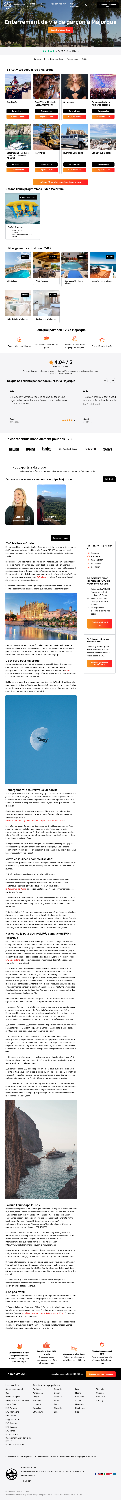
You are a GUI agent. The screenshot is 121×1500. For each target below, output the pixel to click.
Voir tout (109, 479)
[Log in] (92, 5)
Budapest (37, 1389)
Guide (84, 59)
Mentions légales (12, 1397)
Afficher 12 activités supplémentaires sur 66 (60, 182)
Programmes (72, 59)
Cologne (100, 1393)
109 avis (75, 51)
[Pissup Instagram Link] (29, 1481)
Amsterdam (38, 1393)
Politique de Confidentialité (17, 1400)
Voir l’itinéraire (74, 5)
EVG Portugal (11, 1408)
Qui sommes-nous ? (59, 5)
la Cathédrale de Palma (15, 889)
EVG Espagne (11, 1427)
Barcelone (37, 1400)
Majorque (79, 1404)
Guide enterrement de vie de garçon (18, 1439)
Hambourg (80, 1408)
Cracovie (58, 1389)
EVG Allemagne (12, 1412)
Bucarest (58, 1397)
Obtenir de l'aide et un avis (107, 5)
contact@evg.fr (28, 1475)
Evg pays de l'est (12, 1419)
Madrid (78, 1393)
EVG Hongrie (11, 1431)
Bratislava (100, 1397)
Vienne (78, 1400)
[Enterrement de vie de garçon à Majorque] (96, 1474)
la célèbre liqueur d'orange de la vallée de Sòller (43, 1313)
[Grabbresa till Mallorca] (114, 1474)
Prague (36, 1397)
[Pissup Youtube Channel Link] (26, 1481)
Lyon (77, 1389)
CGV (7, 1393)
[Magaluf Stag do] (99, 1474)
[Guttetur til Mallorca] (111, 1474)
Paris (67, 670)
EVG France (10, 1416)
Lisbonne (37, 1404)
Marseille (58, 1408)
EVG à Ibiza (41, 577)
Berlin (56, 1400)
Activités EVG (31, 5)
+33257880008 (28, 1471)
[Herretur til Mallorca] (108, 1474)
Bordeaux (79, 1397)
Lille (56, 1412)
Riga (77, 1412)
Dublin (57, 1393)
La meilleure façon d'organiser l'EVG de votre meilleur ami (30, 1457)
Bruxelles (37, 1408)
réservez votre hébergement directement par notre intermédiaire (34, 820)
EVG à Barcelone (12, 960)
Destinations (19, 4)
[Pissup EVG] (7, 5)
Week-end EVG (11, 1434)
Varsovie (100, 1389)
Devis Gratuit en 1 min (60, 30)
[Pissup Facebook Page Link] (22, 1481)
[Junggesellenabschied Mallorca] (102, 1474)
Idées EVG (43, 5)
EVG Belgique (11, 1423)
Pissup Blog (10, 1404)
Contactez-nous (60, 538)
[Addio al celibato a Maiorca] (105, 1474)
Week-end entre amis (14, 1444)
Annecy (99, 1400)
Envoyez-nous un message (101, 1374)
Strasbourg (38, 1412)
